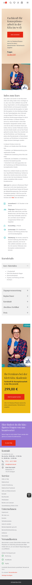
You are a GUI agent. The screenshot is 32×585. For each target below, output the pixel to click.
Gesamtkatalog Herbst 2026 (10, 505)
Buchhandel (5, 497)
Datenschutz (5, 482)
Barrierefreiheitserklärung (9, 530)
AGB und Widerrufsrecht (9, 491)
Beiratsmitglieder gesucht (9, 527)
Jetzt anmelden (15, 34)
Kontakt (4, 494)
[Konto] (18, 2)
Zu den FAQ (11, 54)
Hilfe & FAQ (5, 479)
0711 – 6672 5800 (10, 461)
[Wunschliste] (14, 2)
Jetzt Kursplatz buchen (14, 397)
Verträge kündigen (7, 575)
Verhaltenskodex (6, 521)
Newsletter (5, 536)
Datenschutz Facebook (8, 488)
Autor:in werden (6, 524)
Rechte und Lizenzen (8, 503)
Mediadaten (5, 500)
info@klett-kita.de (10, 464)
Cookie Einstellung (7, 485)
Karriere (4, 518)
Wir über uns (5, 515)
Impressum (5, 512)
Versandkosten (13, 572)
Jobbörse (4, 533)
